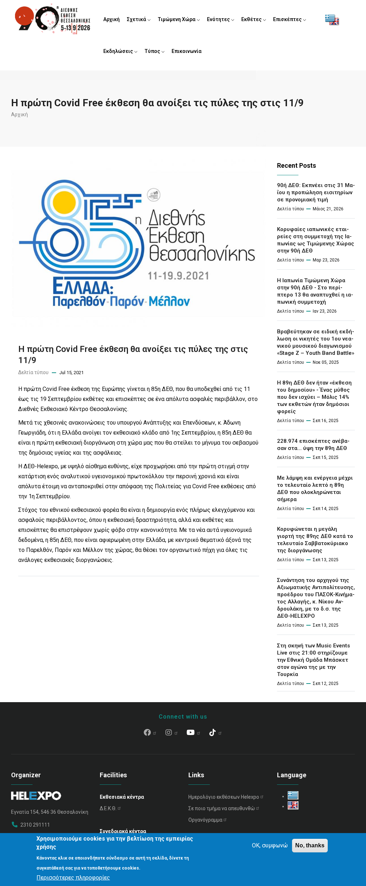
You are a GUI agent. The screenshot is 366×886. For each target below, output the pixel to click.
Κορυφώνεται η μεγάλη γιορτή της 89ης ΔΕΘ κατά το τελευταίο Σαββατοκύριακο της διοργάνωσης (315, 540)
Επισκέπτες (288, 19)
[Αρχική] (52, 18)
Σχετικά (137, 19)
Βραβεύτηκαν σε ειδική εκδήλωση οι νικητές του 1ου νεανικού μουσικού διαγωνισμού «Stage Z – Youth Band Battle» (315, 342)
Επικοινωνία (187, 51)
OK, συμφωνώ (270, 845)
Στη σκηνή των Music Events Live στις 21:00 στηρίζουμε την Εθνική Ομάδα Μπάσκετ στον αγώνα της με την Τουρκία (313, 659)
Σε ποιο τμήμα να (221, 808)
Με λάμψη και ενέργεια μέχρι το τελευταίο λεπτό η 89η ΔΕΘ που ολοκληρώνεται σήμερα (315, 489)
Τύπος (152, 51)
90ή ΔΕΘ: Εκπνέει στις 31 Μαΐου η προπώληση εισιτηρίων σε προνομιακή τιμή (316, 192)
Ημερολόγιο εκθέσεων (223, 797)
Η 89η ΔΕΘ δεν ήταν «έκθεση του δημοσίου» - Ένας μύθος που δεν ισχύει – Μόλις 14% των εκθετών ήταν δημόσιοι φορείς (314, 397)
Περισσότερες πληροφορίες (73, 877)
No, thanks (310, 845)
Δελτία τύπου (33, 372)
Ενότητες (219, 19)
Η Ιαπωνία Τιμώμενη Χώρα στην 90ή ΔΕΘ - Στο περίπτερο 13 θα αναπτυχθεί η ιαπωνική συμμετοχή (315, 291)
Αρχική (111, 19)
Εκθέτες (252, 19)
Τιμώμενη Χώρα (177, 19)
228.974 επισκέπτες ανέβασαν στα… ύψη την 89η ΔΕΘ (313, 444)
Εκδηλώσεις (118, 51)
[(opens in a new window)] (150, 733)
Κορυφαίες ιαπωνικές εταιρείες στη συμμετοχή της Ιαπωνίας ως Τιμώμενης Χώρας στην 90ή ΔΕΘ (315, 240)
